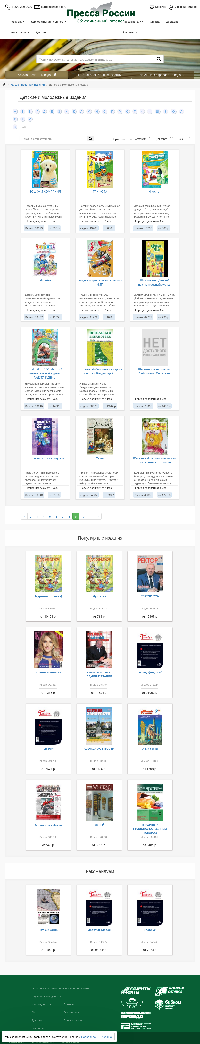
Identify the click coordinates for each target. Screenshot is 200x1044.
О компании (71, 1012)
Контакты (128, 32)
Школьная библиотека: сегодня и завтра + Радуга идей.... (100, 371)
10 (83, 516)
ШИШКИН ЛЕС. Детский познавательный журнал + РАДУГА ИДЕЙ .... (45, 373)
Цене (181, 138)
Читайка (45, 280)
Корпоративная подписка (47, 21)
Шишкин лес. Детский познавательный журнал (154, 282)
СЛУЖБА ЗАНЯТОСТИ (99, 748)
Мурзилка (99, 596)
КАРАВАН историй (48, 672)
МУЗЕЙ (99, 825)
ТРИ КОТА (100, 191)
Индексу (162, 138)
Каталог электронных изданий (99, 75)
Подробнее (88, 1037)
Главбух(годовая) (150, 672)
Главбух (48, 748)
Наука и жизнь (48, 930)
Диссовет (42, 32)
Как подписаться (42, 1004)
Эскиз (100, 458)
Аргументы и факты (48, 825)
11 (91, 516)
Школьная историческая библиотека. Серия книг (154, 371)
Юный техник (150, 748)
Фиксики (154, 191)
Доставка (172, 21)
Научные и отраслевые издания (162, 75)
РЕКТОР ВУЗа (150, 596)
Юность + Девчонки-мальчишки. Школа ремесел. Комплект (154, 460)
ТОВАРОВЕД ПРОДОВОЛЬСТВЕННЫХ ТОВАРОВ (150, 828)
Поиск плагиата (19, 32)
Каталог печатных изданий (37, 75)
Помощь (69, 1004)
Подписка (15, 21)
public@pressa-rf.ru (53, 6)
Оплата (155, 21)
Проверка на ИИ (132, 21)
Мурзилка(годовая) (48, 596)
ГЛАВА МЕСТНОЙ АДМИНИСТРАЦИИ (99, 674)
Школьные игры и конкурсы (45, 458)
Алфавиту (140, 138)
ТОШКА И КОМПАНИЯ (45, 191)
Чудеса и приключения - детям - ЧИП (100, 282)
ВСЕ (23, 126)
